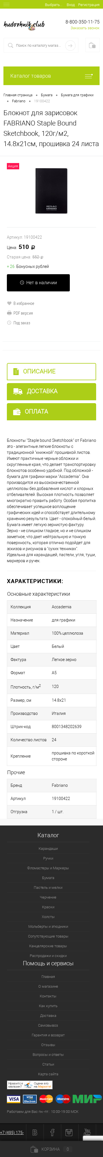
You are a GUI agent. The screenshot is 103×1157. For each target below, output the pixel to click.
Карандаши (48, 848)
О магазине (48, 986)
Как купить (48, 1006)
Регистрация (89, 5)
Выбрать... (53, 5)
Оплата (35, 411)
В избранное (23, 303)
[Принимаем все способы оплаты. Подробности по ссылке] (55, 1100)
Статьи (48, 1064)
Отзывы (48, 1045)
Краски (48, 907)
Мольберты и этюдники (48, 926)
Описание (39, 371)
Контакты (48, 996)
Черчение (48, 897)
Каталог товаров (30, 76)
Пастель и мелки (48, 887)
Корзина (55, 1149)
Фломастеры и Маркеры (48, 868)
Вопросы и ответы (48, 1054)
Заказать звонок (85, 28)
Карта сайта (48, 1074)
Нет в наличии (41, 282)
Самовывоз (48, 1025)
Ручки (48, 858)
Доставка (41, 391)
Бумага (48, 878)
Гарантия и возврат (48, 1035)
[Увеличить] (51, 191)
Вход (71, 5)
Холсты (48, 917)
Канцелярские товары (48, 946)
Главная (48, 976)
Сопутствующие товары (48, 936)
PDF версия (23, 313)
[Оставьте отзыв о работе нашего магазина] (55, 1086)
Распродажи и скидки (48, 956)
